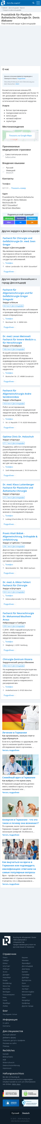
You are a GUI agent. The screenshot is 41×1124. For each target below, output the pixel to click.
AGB (4, 1060)
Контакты (6, 1026)
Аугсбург (25, 989)
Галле (5, 1000)
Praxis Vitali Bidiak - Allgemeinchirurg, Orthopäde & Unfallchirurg (20, 536)
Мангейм (6, 989)
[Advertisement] (20, 910)
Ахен (24, 997)
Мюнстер (6, 986)
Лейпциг (6, 969)
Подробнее (21, 78)
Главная (4, 8)
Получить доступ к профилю (14, 1040)
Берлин (25, 957)
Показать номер (18, 188)
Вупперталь (26, 980)
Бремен (25, 972)
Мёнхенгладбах (28, 992)
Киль (5, 997)
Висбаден (6, 992)
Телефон (9, 263)
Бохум (5, 980)
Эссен (5, 972)
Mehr (17, 84)
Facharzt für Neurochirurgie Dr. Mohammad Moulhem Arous (18, 616)
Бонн (24, 983)
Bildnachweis (8, 1057)
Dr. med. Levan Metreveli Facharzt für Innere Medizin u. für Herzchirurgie (19, 339)
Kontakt (6, 1054)
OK (32, 222)
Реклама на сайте (10, 1043)
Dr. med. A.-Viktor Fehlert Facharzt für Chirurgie (17, 584)
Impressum (7, 1068)
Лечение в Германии (14, 732)
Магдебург (26, 1000)
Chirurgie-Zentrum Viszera (17, 659)
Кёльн (5, 963)
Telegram (32, 218)
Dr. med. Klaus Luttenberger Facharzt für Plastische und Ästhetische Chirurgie (18, 487)
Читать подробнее (10, 750)
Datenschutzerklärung (11, 1065)
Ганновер (25, 975)
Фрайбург (6, 1003)
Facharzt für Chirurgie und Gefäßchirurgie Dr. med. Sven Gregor (19, 241)
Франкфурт (26, 963)
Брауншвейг (27, 994)
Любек (5, 1006)
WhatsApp (9, 218)
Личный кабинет (9, 1035)
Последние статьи (10, 1014)
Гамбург (6, 960)
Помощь (6, 1046)
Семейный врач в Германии (18, 777)
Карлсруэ (25, 986)
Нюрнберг (7, 977)
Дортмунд (26, 969)
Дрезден (6, 975)
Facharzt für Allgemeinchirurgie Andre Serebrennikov (17, 393)
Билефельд (7, 983)
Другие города (27, 1006)
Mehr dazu (16, 1084)
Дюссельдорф (27, 966)
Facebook (20, 218)
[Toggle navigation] (37, 2)
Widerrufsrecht (8, 1062)
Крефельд (26, 1003)
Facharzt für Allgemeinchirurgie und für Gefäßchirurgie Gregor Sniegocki (18, 294)
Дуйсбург (25, 977)
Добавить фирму (9, 1037)
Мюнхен (25, 960)
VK (20, 222)
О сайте (6, 1023)
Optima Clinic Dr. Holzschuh (18, 436)
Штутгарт (6, 966)
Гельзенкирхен (9, 994)
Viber (9, 222)
